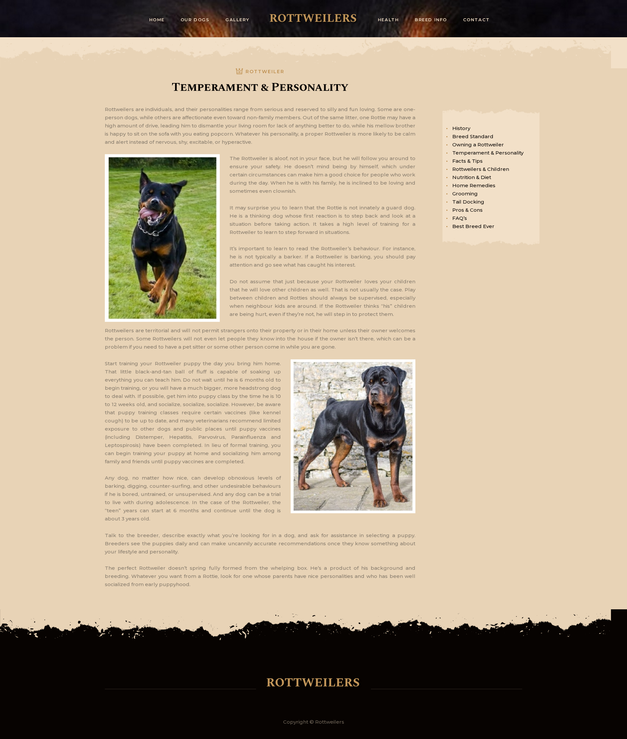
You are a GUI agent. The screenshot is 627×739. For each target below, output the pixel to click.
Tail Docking (468, 202)
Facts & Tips (467, 161)
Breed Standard (472, 136)
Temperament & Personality (487, 153)
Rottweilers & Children (480, 169)
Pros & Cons (467, 210)
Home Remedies (473, 185)
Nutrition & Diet (471, 177)
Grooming (465, 193)
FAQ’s (459, 218)
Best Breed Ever (473, 226)
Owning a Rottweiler (478, 144)
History (461, 128)
